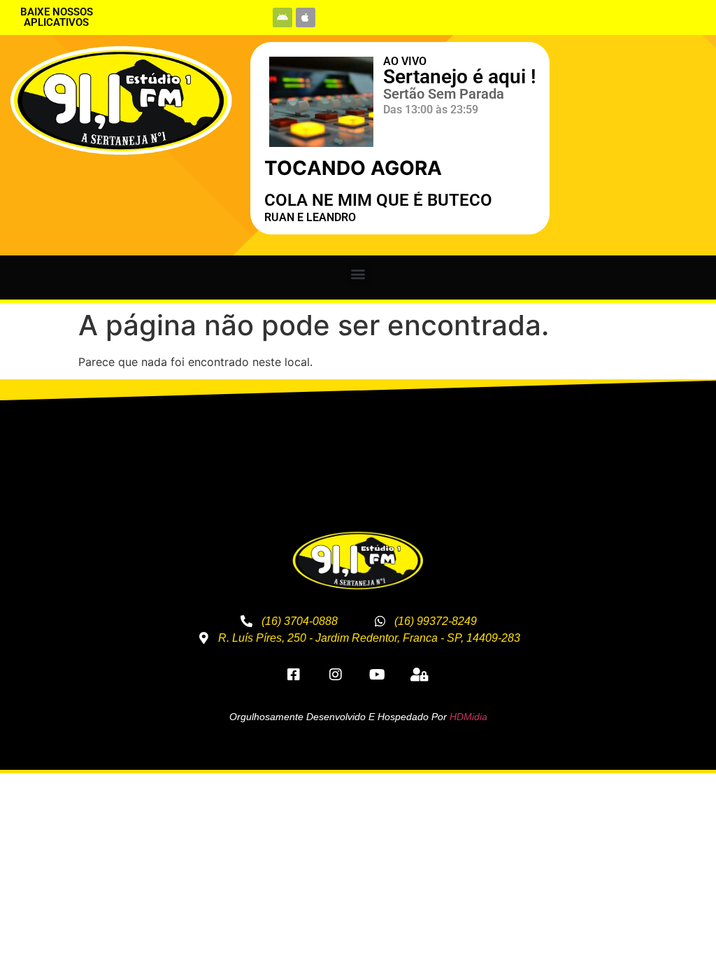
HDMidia (468, 716)
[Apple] (305, 17)
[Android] (282, 17)
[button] (358, 274)
